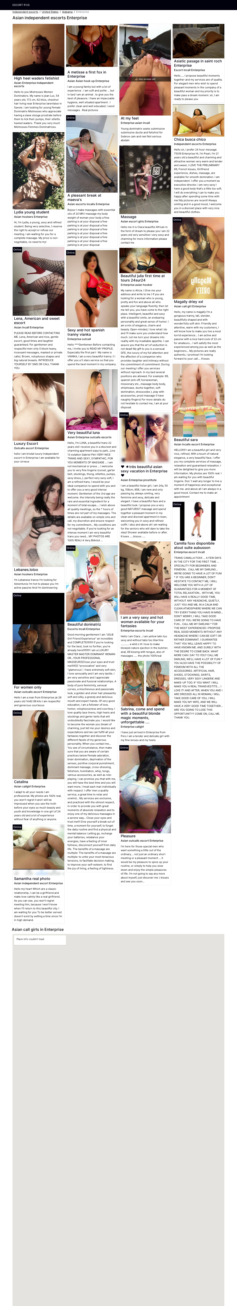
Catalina (21, 782)
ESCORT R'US (21, 5)
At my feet (130, 118)
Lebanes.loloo (26, 569)
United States (50, 12)
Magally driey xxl (188, 301)
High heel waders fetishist (36, 78)
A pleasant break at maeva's (84, 197)
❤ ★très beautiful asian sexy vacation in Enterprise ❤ (144, 471)
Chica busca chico (190, 139)
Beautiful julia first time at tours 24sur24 (143, 278)
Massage (128, 217)
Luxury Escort (26, 443)
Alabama (67, 12)
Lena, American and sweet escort (37, 320)
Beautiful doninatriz (84, 624)
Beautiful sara (186, 440)
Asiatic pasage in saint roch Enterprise (198, 63)
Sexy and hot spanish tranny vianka (86, 332)
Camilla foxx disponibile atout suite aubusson (194, 545)
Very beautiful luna (83, 432)
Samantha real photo (32, 878)
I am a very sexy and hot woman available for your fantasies (142, 621)
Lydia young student (31, 212)
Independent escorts (25, 12)
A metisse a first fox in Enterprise (86, 74)
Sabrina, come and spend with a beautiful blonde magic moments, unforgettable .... (142, 715)
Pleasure (128, 836)
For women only (27, 687)
